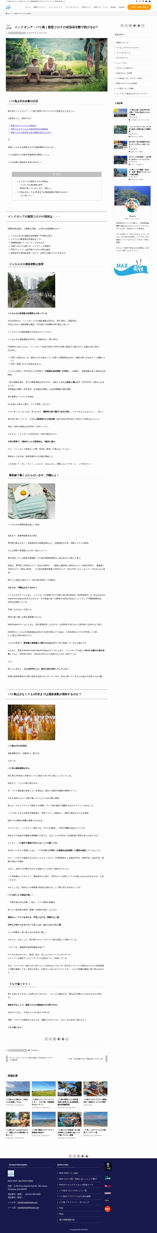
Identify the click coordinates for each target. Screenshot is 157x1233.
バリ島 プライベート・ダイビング (74, 1202)
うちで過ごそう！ (27, 196)
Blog (61, 1214)
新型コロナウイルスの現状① (23, 126)
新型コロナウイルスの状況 (17, 33)
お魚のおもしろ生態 (124, 73)
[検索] (67, 1039)
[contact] (149, 1)
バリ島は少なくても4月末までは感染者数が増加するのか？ (43, 192)
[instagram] (143, 1)
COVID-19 (34, 1050)
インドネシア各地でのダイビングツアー (131, 94)
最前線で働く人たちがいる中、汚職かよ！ (36, 188)
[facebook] (136, 1)
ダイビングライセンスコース (127, 48)
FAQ (61, 1208)
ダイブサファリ (122, 58)
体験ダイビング (122, 43)
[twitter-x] (140, 1)
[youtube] (146, 1)
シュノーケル (121, 63)
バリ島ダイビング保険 (125, 88)
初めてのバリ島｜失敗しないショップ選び (78, 1179)
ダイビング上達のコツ (125, 68)
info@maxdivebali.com (28, 1202)
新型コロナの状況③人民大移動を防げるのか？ (31, 132)
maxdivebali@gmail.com (28, 1208)
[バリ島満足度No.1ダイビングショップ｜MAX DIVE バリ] (8, 7)
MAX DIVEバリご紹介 (68, 1173)
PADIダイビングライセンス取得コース (76, 1185)
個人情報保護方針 (67, 1220)
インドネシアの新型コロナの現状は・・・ (35, 181)
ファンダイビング (123, 53)
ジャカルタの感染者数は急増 (31, 185)
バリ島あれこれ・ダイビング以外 (129, 78)
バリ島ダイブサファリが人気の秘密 (75, 1196)
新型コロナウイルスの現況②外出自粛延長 (29, 129)
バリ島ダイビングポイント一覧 (73, 1190)
